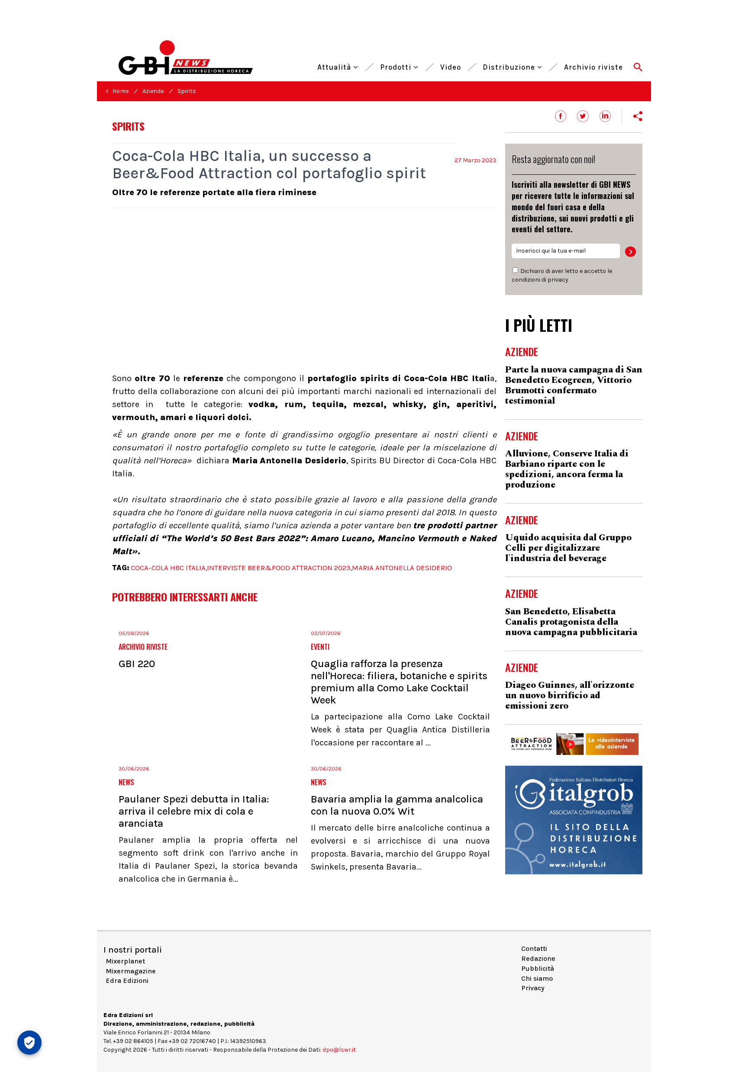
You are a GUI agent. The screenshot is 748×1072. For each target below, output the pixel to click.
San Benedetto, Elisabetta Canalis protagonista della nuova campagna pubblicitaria (571, 622)
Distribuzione (510, 66)
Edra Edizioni (127, 980)
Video (450, 66)
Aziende (153, 91)
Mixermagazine (131, 971)
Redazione (538, 958)
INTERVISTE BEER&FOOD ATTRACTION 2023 (279, 567)
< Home (117, 91)
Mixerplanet (125, 961)
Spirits (186, 91)
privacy (558, 279)
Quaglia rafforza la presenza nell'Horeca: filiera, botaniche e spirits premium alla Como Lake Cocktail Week (399, 682)
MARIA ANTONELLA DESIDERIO (402, 567)
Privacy (533, 988)
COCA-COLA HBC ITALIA (168, 567)
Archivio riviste (593, 66)
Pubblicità (537, 968)
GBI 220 (137, 664)
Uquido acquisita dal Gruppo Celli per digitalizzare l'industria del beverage (568, 548)
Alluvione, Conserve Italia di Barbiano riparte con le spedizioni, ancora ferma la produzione (567, 469)
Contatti (534, 948)
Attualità (335, 66)
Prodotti (396, 66)
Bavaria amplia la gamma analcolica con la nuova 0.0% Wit (397, 805)
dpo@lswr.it (339, 1049)
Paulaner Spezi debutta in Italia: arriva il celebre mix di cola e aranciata (194, 811)
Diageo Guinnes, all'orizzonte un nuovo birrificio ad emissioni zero (569, 695)
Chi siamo (537, 978)
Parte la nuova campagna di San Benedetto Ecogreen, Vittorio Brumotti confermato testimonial (573, 385)
